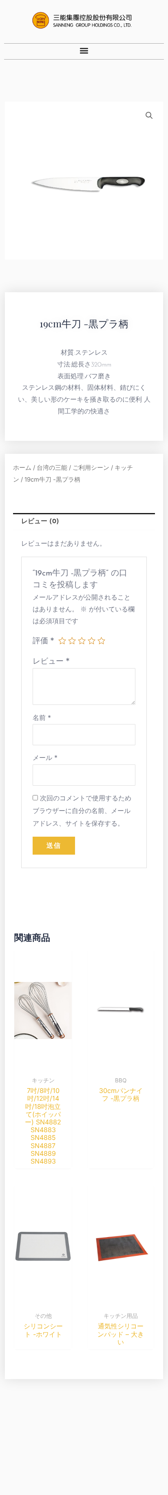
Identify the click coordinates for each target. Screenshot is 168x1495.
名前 (42, 717)
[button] (84, 50)
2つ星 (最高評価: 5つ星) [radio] (72, 640)
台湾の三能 (52, 467)
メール (45, 757)
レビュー (51, 661)
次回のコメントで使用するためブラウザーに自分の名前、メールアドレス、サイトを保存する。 (82, 810)
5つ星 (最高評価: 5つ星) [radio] (101, 640)
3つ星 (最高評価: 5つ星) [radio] (82, 640)
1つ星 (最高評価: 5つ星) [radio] (62, 640)
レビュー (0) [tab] (40, 521)
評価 (43, 640)
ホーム (22, 467)
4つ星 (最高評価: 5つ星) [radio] (91, 640)
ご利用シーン (91, 467)
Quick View (43, 1064)
